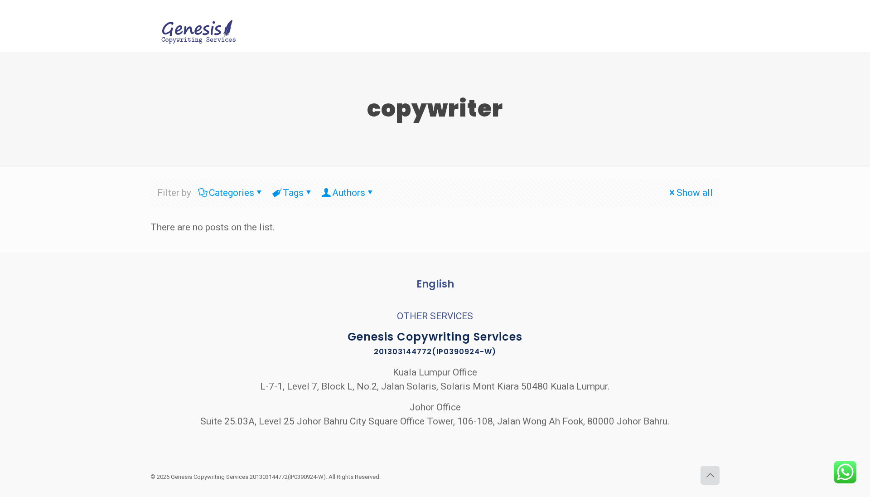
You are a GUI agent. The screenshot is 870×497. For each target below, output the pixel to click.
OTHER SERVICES (435, 316)
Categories (231, 192)
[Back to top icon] (710, 475)
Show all (695, 192)
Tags (293, 192)
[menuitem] (435, 284)
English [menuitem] (435, 284)
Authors (348, 192)
